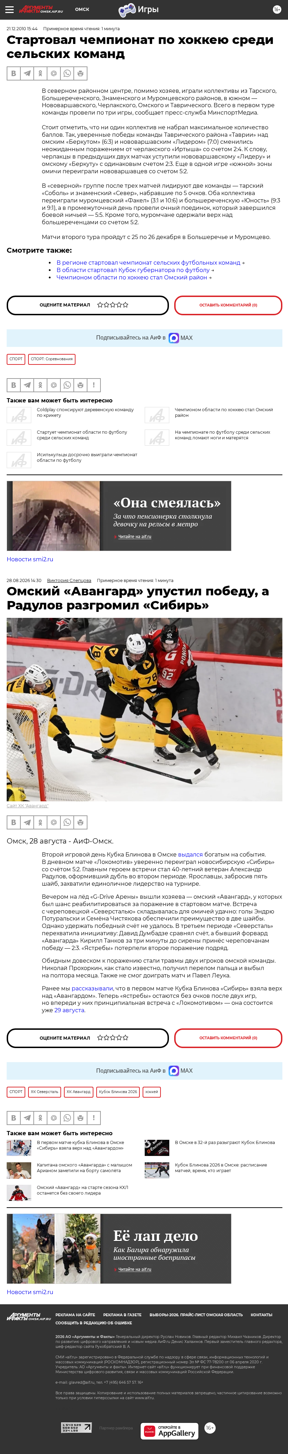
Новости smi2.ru (30, 559)
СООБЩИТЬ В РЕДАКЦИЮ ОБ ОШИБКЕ (93, 1323)
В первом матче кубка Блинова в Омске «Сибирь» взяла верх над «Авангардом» (80, 1145)
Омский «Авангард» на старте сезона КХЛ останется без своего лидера (82, 1190)
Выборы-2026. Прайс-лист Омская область (196, 1315)
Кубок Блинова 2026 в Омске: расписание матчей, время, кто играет (221, 1167)
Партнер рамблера (116, 1428)
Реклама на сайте (75, 1315)
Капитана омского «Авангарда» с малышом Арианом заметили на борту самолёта (84, 1167)
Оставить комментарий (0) (228, 305)
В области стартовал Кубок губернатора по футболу (133, 270)
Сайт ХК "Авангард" (27, 805)
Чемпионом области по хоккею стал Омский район (132, 277)
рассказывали (92, 988)
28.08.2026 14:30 (24, 580)
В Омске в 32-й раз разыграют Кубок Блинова (225, 1142)
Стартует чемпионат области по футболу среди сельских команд (82, 434)
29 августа (69, 1010)
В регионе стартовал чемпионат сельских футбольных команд (148, 262)
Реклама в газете (122, 1315)
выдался (190, 854)
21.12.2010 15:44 (22, 28)
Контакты (261, 1315)
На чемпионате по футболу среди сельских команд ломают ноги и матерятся (222, 434)
